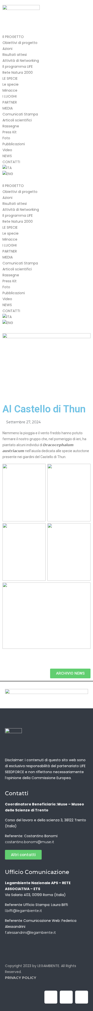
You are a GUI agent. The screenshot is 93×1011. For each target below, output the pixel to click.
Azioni (7, 48)
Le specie (10, 84)
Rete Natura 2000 (17, 72)
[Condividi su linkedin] (11, 661)
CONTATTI (11, 161)
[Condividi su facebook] (3, 661)
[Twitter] (66, 997)
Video (7, 149)
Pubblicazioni (13, 144)
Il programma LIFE (17, 66)
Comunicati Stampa (20, 114)
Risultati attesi (14, 54)
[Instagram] (81, 997)
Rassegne (10, 126)
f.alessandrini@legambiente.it (30, 932)
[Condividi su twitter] (7, 661)
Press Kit (9, 132)
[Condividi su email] (18, 661)
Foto (6, 138)
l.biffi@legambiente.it (23, 910)
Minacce (9, 90)
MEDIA (7, 108)
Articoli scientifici (17, 120)
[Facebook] (50, 997)
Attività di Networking (20, 60)
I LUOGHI (9, 96)
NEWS (7, 155)
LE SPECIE (10, 78)
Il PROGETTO (13, 36)
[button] (46, 180)
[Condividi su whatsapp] (15, 661)
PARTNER (9, 102)
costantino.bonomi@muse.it (29, 842)
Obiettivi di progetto (19, 42)
